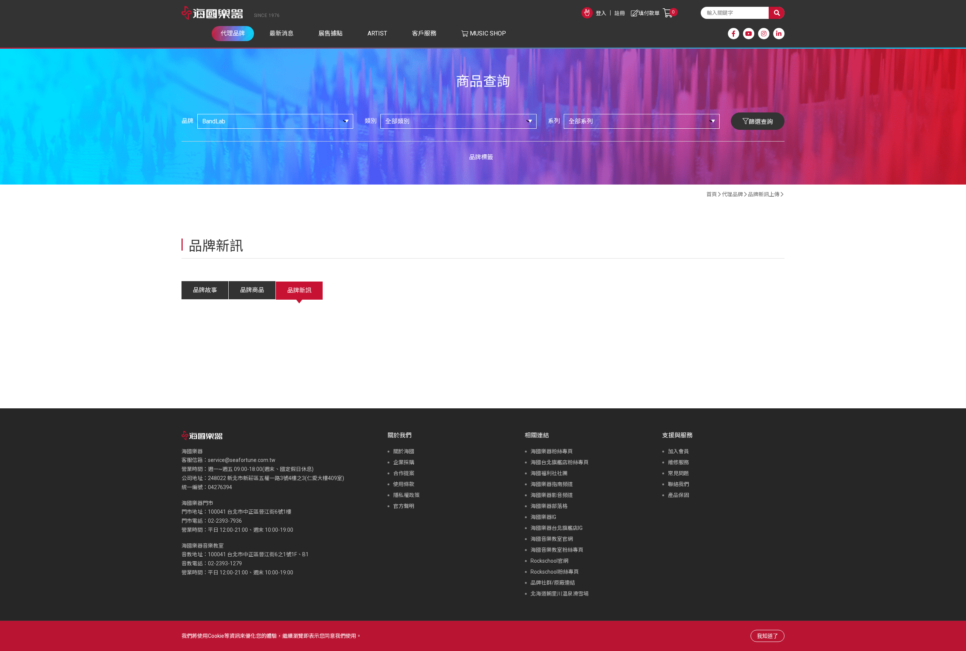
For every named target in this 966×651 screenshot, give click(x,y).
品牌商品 (252, 290)
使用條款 (403, 484)
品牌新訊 (299, 290)
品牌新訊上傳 (764, 194)
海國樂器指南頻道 (552, 484)
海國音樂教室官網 (552, 539)
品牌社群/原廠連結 (553, 583)
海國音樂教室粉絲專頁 (557, 550)
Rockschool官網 (549, 561)
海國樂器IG (543, 517)
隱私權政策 (406, 495)
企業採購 (403, 462)
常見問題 (678, 473)
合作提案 (403, 473)
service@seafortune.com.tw (241, 460)
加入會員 (678, 451)
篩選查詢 (761, 121)
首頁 (711, 194)
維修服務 (678, 462)
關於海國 (403, 451)
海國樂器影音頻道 (552, 495)
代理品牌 (732, 194)
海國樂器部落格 (549, 506)
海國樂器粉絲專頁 (552, 451)
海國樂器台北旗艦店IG (557, 528)
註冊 (619, 13)
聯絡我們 (678, 484)
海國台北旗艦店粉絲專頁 (560, 462)
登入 (601, 13)
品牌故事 (205, 290)
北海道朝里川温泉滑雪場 (560, 594)
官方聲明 (403, 506)
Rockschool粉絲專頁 (555, 572)
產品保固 (678, 495)
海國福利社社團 (549, 473)
